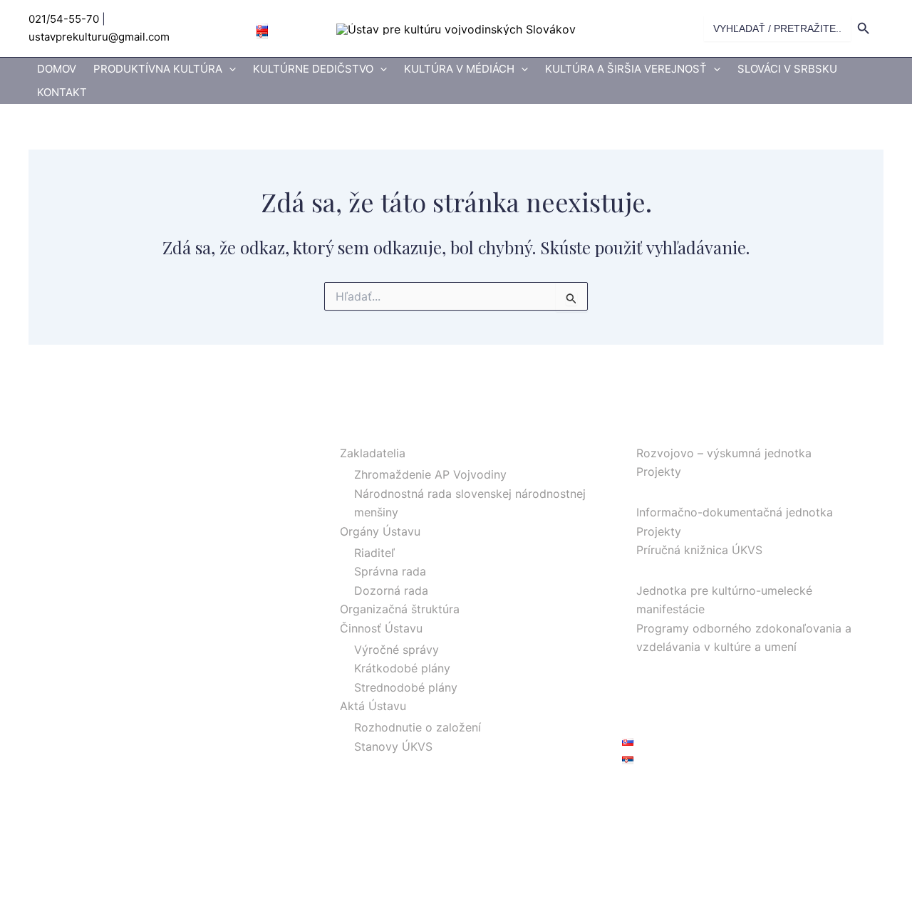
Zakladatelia (372, 453)
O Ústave (350, 432)
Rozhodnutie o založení (417, 727)
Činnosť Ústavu (381, 628)
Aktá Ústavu (373, 706)
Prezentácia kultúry (674, 568)
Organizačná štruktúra (400, 609)
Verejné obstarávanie (678, 703)
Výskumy (646, 432)
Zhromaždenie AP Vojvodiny (430, 474)
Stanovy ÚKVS (393, 746)
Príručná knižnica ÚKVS (699, 550)
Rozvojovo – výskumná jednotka (724, 453)
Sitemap (644, 721)
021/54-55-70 (63, 19)
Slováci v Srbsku (787, 69)
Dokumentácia (661, 491)
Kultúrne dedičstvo (313, 69)
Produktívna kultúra (157, 69)
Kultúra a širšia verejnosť (626, 69)
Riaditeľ (374, 553)
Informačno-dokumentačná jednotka (734, 512)
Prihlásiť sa (651, 793)
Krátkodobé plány (402, 668)
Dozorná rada (391, 590)
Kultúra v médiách (459, 69)
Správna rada (390, 571)
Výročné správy (396, 649)
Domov (56, 69)
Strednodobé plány (405, 687)
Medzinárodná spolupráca (692, 665)
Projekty (658, 471)
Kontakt (62, 92)
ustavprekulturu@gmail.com (99, 36)
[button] (229, 69)
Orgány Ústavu (380, 531)
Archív (639, 684)
